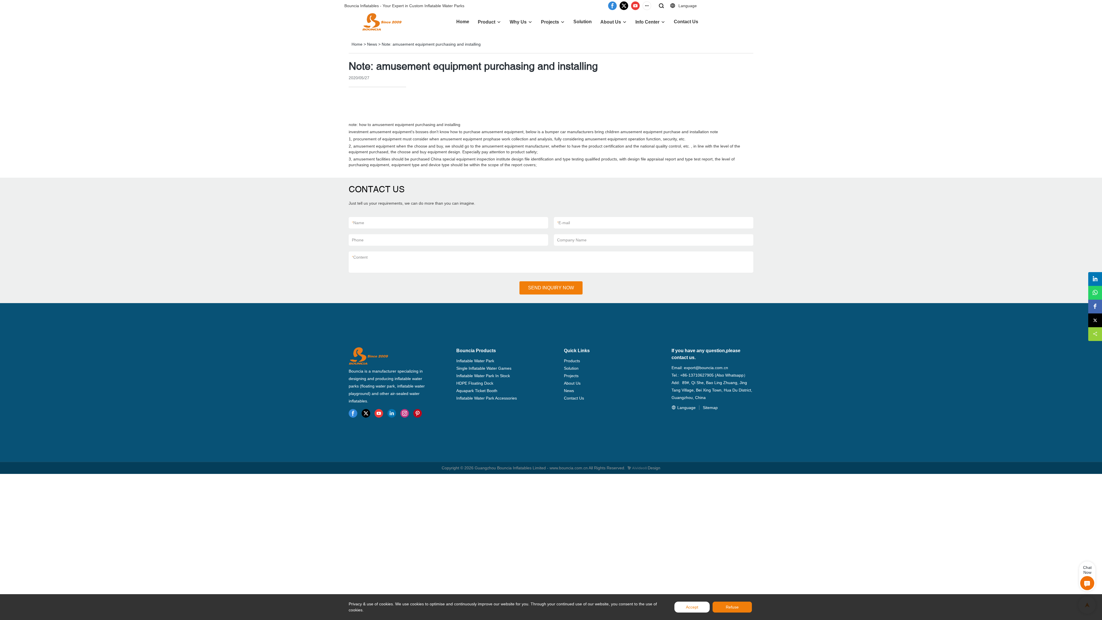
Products (572, 361)
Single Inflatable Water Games (483, 368)
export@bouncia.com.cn (706, 367)
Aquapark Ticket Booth (476, 390)
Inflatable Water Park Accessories (486, 398)
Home (462, 21)
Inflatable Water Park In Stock (483, 375)
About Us (610, 22)
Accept (692, 607)
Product (486, 22)
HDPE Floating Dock (474, 383)
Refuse (732, 607)
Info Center (647, 22)
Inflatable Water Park (475, 361)
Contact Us (686, 21)
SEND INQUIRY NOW (551, 287)
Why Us (518, 22)
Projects (550, 22)
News (372, 44)
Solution (582, 21)
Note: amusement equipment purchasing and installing (431, 44)
